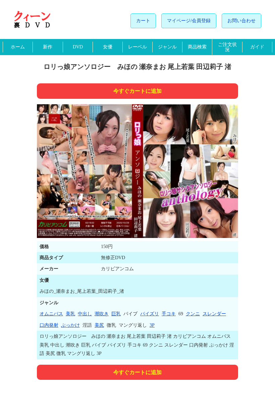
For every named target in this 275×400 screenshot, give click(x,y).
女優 (107, 46)
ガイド (257, 46)
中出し (85, 313)
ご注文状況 (227, 47)
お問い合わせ (241, 20)
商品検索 (197, 46)
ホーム (18, 46)
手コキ (169, 313)
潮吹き (102, 313)
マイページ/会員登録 (189, 20)
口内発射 (49, 325)
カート (143, 20)
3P (152, 325)
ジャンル (167, 46)
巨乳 (116, 313)
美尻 (99, 325)
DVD (78, 46)
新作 (47, 46)
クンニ (193, 313)
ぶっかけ (70, 325)
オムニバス (51, 313)
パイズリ (149, 313)
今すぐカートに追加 (137, 91)
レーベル (137, 46)
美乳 (70, 313)
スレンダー (214, 313)
